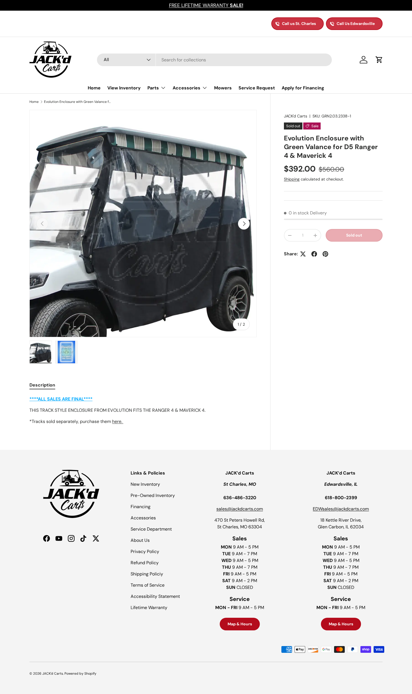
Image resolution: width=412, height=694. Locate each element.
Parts (153, 88)
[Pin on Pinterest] (325, 254)
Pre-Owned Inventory (153, 495)
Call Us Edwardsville (356, 23)
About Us (140, 540)
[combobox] (214, 60)
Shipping (292, 179)
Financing (141, 507)
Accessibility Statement (155, 596)
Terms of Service (148, 585)
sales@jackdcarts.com (239, 509)
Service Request (257, 88)
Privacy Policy (145, 551)
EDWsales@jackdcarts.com (341, 509)
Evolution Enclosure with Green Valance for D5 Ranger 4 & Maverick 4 (77, 102)
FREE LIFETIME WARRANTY (206, 5)
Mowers (223, 88)
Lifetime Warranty (149, 607)
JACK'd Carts (295, 116)
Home (94, 88)
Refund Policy (145, 563)
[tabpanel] (143, 410)
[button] (379, 60)
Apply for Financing (303, 88)
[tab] (42, 385)
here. (117, 421)
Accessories (186, 88)
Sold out (354, 235)
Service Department (151, 529)
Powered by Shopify (80, 673)
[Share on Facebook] (314, 254)
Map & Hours (240, 623)
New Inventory (145, 484)
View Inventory (124, 88)
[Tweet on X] (303, 254)
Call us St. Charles (299, 23)
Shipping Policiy (147, 574)
